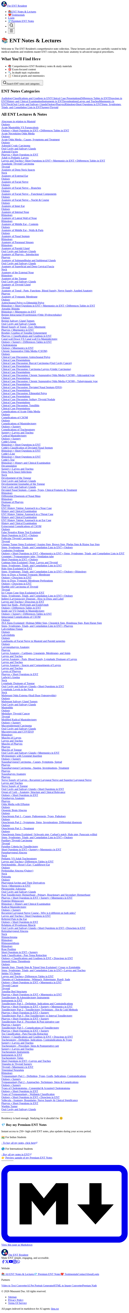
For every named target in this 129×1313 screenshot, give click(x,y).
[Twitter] (7, 1262)
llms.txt (55, 1308)
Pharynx (60, 104)
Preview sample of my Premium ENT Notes (28, 1157)
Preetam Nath (89, 1285)
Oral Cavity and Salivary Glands (29, 104)
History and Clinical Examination (24, 101)
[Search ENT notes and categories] (11, 25)
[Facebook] (3, 1262)
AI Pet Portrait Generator (40, 1285)
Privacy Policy (16, 1300)
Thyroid (54, 107)
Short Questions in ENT (89, 104)
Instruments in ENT (52, 101)
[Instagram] (14, 1262)
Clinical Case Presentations (66, 98)
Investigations (70, 101)
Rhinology (70, 104)
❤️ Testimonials (69, 1274)
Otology (51, 104)
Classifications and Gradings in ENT (32, 98)
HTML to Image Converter (68, 1285)
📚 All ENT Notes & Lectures (17, 1274)
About (89, 1274)
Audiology (7, 98)
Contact (82, 1274)
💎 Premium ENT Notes (47, 1274)
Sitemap (12, 1297)
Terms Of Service (17, 1303)
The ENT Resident (18, 1254)
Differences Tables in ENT (94, 98)
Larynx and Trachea (88, 101)
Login (11, 17)
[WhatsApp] (18, 1262)
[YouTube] (11, 1262)
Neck (9, 104)
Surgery (45, 107)
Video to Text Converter (14, 1285)
